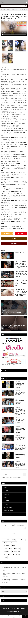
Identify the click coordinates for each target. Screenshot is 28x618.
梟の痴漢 (19, 477)
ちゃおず (5, 548)
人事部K (5, 557)
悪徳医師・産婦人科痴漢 (8, 510)
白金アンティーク (16, 551)
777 (18, 539)
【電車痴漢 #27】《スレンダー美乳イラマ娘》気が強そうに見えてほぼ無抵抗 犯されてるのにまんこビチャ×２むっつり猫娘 (21, 292)
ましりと (23, 528)
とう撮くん (14, 533)
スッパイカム (19, 536)
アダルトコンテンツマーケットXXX (8, 364)
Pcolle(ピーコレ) (5, 343)
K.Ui (12, 528)
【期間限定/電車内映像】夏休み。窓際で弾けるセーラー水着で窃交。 (20, 402)
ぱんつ (4, 477)
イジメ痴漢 (6, 504)
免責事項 (23, 608)
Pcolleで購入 (21, 233)
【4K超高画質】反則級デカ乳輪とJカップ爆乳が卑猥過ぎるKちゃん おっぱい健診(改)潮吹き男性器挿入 (20, 447)
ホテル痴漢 (6, 490)
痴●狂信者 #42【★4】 (20, 252)
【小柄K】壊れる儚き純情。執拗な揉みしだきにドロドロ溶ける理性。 (20, 393)
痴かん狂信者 (6, 528)
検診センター (17, 548)
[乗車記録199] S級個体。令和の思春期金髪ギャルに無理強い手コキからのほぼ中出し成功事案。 (20, 430)
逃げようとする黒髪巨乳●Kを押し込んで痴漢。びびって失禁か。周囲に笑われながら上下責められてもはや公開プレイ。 (21, 265)
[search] (25, 6)
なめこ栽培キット (7, 545)
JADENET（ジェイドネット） (9, 536)
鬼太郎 (13, 539)
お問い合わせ (6, 608)
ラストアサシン (7, 533)
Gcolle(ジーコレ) (5, 350)
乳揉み (7, 477)
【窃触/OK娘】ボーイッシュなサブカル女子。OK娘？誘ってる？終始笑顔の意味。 (21, 283)
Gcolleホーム (14, 238)
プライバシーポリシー (15, 608)
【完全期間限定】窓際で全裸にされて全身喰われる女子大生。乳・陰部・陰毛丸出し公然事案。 (20, 465)
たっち (18, 530)
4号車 (11, 548)
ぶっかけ (14, 477)
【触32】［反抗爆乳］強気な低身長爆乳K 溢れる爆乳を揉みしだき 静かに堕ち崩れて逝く (21, 274)
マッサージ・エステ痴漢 (8, 514)
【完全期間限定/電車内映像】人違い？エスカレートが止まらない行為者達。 (20, 438)
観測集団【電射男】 (20, 525)
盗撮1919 (4, 600)
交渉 (11, 477)
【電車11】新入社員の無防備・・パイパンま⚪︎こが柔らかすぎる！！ (20, 456)
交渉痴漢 (5, 497)
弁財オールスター (7, 551)
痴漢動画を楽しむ (17, 611)
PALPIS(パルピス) (5, 357)
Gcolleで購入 (7, 233)
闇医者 (5, 554)
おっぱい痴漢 (6, 494)
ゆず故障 (14, 20)
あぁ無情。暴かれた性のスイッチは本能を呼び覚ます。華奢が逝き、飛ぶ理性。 (20, 421)
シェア (8, 617)
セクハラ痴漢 (6, 500)
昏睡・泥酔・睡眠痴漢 (8, 507)
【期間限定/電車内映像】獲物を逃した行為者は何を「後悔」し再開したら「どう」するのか (20, 385)
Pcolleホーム (14, 243)
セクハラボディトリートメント (19, 545)
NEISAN (23, 539)
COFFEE (5, 530)
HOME (3, 9)
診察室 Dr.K (12, 530)
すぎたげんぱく (7, 539)
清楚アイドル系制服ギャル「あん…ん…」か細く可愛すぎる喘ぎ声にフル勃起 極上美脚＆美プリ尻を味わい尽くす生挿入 (20, 412)
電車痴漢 (8, 9)
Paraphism (6, 525)
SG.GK (10, 554)
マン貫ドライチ (17, 554)
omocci (17, 528)
